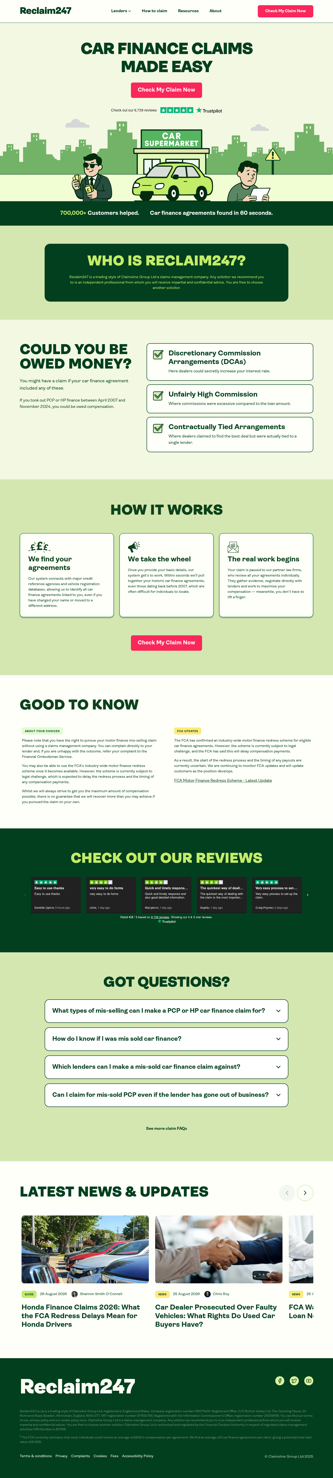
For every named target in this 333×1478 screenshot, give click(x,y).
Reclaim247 (45, 11)
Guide (29, 1294)
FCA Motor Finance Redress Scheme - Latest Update (223, 781)
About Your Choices (42, 731)
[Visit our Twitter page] (294, 1380)
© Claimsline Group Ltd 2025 (289, 1457)
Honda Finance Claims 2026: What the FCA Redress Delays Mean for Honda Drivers (81, 1316)
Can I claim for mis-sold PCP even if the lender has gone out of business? (160, 1095)
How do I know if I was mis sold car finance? (116, 1039)
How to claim (154, 11)
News (162, 1294)
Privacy (62, 1456)
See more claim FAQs (166, 1129)
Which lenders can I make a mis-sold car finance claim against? (146, 1067)
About (216, 11)
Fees (114, 1456)
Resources (188, 11)
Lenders (119, 11)
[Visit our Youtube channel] (308, 1380)
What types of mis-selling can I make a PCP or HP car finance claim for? (158, 1011)
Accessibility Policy (137, 1456)
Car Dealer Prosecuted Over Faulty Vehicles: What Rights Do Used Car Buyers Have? (216, 1316)
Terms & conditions (36, 1456)
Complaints (80, 1456)
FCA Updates (187, 731)
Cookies (100, 1456)
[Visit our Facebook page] (279, 1380)
